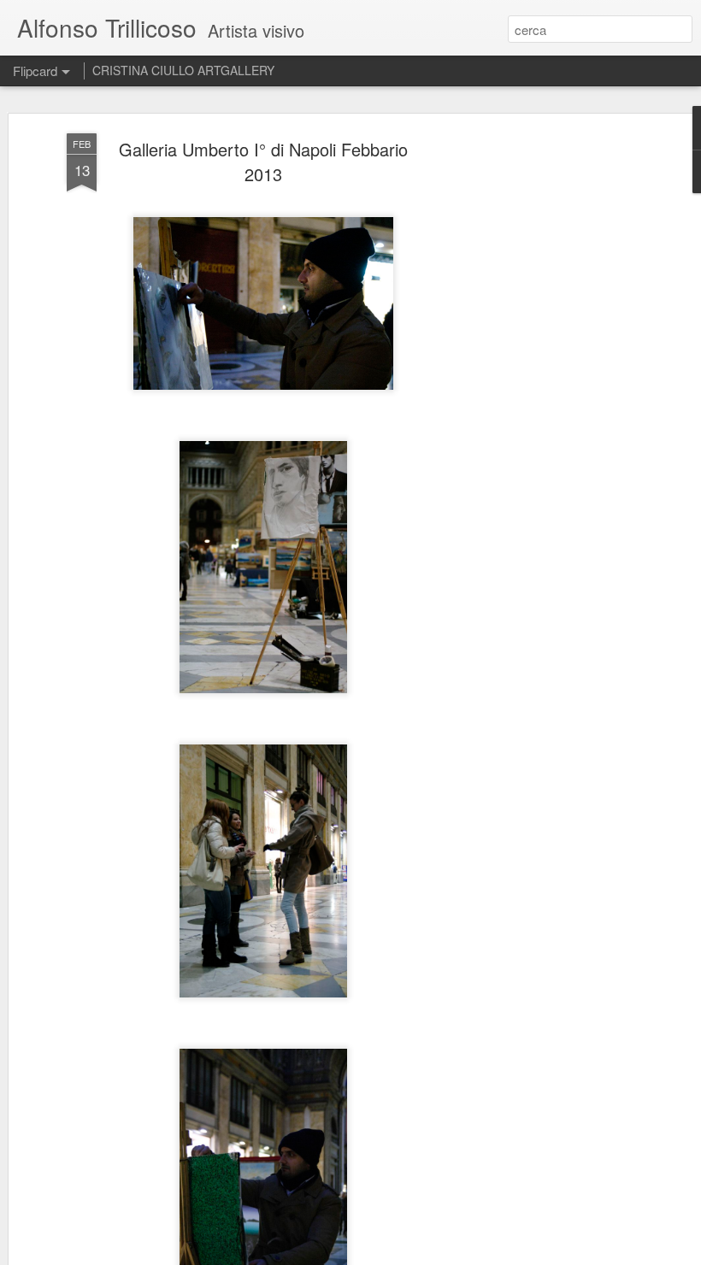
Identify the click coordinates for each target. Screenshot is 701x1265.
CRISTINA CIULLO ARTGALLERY (183, 70)
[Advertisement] (553, 402)
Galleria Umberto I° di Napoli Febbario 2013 (263, 161)
